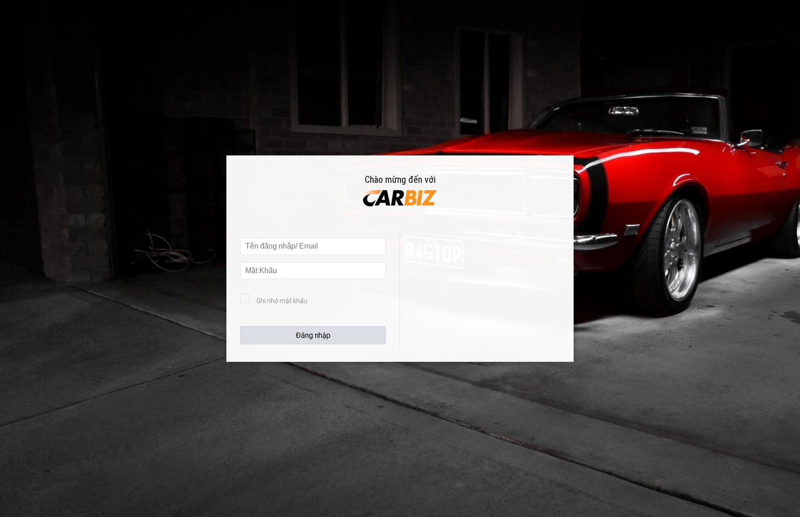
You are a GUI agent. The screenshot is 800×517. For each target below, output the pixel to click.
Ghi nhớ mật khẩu (281, 301)
